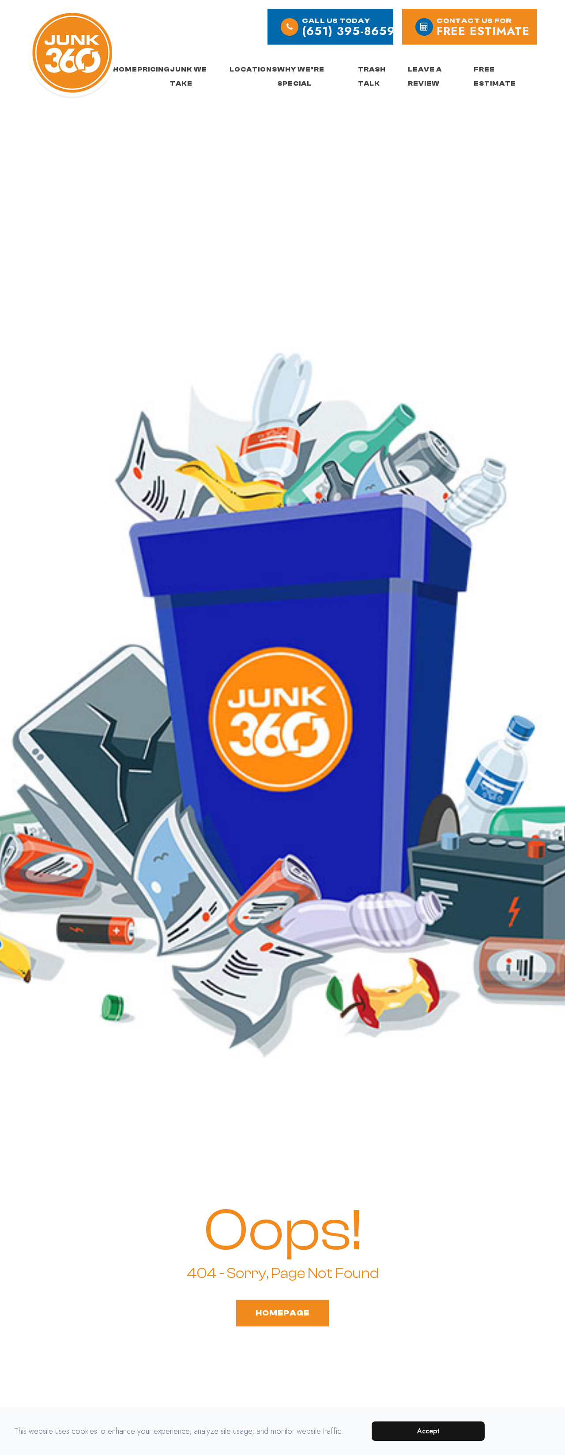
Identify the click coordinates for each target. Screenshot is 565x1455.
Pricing (153, 69)
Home (125, 69)
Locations (253, 69)
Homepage (282, 1312)
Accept (428, 1431)
